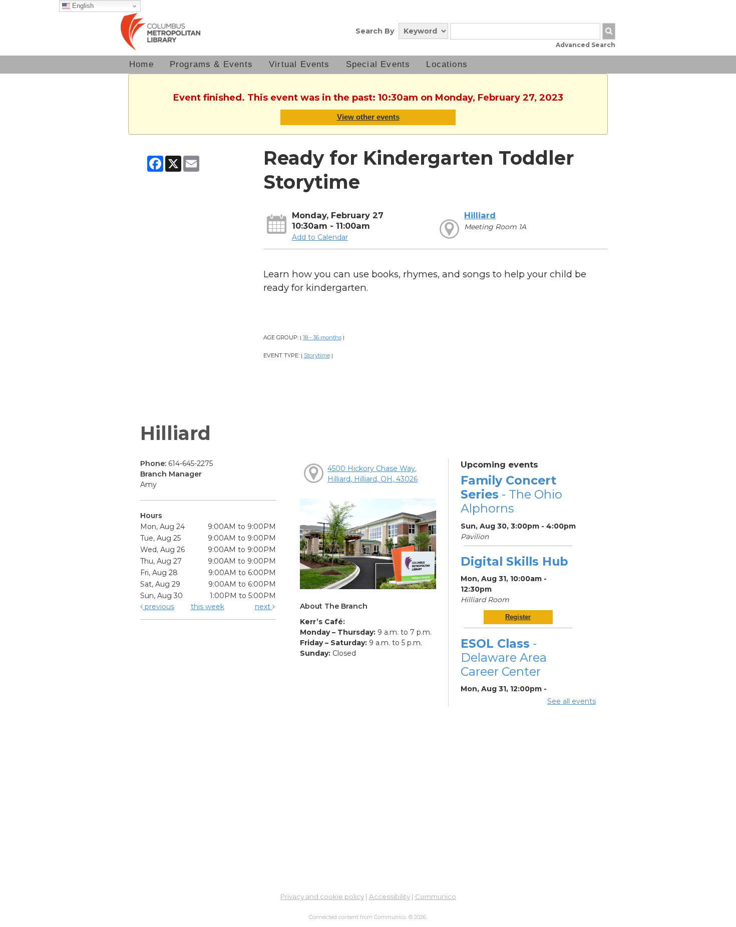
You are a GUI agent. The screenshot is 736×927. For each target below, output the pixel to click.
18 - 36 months (322, 337)
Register (518, 617)
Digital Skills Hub (514, 561)
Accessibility (389, 896)
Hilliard (480, 215)
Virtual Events (299, 64)
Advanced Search (585, 45)
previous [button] (158, 606)
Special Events (378, 64)
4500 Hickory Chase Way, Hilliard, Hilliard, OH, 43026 (372, 474)
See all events (571, 701)
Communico (435, 896)
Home (141, 64)
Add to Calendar (320, 237)
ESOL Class (504, 657)
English (82, 6)
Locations (447, 64)
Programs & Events (211, 64)
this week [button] (207, 606)
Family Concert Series (511, 494)
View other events (368, 117)
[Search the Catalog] (608, 31)
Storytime (317, 355)
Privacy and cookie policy (322, 896)
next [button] (263, 606)
